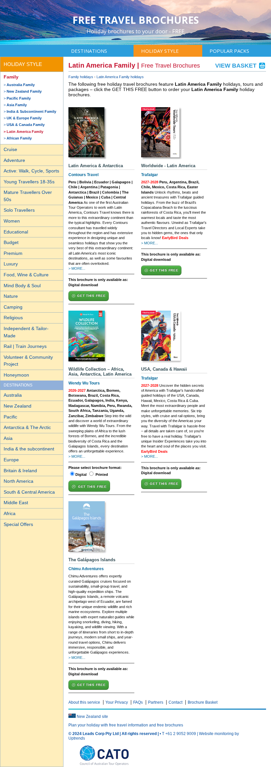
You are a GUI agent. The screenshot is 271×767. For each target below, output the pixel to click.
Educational (16, 231)
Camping (13, 307)
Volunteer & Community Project (28, 360)
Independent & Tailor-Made (26, 332)
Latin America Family (25, 132)
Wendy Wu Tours (84, 383)
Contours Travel (83, 174)
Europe (11, 459)
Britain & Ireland (20, 470)
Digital (81, 474)
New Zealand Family (24, 91)
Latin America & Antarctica (95, 165)
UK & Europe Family (24, 118)
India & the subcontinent (29, 448)
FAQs (138, 702)
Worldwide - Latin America (168, 165)
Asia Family (17, 105)
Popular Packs (229, 50)
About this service (84, 702)
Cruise (10, 149)
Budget (11, 242)
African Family (19, 138)
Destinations (89, 50)
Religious (13, 317)
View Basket (236, 65)
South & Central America (29, 492)
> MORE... (76, 268)
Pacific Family (19, 98)
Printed (102, 474)
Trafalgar (149, 174)
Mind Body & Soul (22, 285)
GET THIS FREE (91, 295)
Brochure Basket (202, 702)
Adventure (14, 160)
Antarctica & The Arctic (27, 427)
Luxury (11, 263)
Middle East (16, 502)
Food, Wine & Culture (26, 274)
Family (11, 76)
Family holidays (80, 77)
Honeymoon (16, 375)
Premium (13, 253)
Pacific (10, 416)
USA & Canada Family (26, 125)
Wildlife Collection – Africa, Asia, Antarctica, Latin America (100, 372)
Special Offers (18, 524)
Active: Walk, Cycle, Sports (31, 170)
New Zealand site (92, 716)
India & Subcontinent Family (31, 111)
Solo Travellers (19, 210)
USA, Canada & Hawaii (164, 369)
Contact (175, 702)
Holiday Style (160, 50)
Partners (155, 702)
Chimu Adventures (86, 569)
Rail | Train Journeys (25, 346)
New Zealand (17, 406)
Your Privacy (116, 702)
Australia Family (21, 85)
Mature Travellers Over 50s (28, 196)
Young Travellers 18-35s (29, 181)
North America (18, 481)
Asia (8, 438)
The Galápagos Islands (91, 559)
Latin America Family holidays (120, 77)
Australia (13, 395)
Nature (11, 296)
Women (12, 221)
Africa (10, 513)
